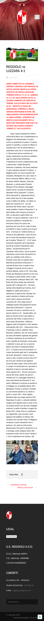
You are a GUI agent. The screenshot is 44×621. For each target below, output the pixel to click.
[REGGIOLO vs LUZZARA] (22, 54)
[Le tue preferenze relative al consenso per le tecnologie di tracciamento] (40, 617)
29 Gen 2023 (13, 77)
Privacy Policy (11, 536)
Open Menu (37, 17)
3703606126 (29, 585)
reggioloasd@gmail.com (22, 590)
